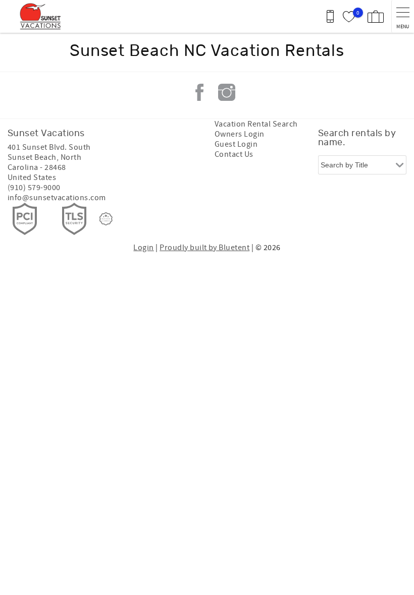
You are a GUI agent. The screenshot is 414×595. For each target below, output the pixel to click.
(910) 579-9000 (34, 188)
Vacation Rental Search (256, 124)
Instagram (227, 92)
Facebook (199, 92)
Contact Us (234, 154)
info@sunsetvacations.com (57, 198)
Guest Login (236, 144)
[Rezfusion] (106, 219)
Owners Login (240, 134)
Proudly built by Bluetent (204, 248)
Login (143, 248)
